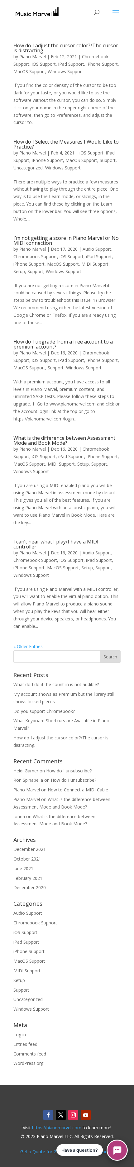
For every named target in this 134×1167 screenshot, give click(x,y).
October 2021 (27, 859)
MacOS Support (29, 71)
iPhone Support (102, 64)
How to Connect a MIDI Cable (78, 790)
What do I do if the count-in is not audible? (56, 684)
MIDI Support (94, 264)
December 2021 (29, 849)
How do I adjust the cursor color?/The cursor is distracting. (65, 48)
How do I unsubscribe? (69, 771)
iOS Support (44, 64)
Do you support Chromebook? (44, 711)
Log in (19, 1034)
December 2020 (29, 887)
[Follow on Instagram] (73, 1115)
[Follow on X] (61, 1115)
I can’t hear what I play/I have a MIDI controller (55, 544)
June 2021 (23, 868)
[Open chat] (117, 1150)
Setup (19, 271)
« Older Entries (28, 646)
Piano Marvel (32, 56)
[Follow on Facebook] (48, 1115)
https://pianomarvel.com (56, 1128)
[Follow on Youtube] (86, 1115)
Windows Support (65, 71)
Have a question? (79, 1150)
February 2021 (27, 878)
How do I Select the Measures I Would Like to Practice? (66, 144)
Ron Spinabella (28, 780)
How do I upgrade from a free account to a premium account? (63, 344)
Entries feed (25, 1044)
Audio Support (97, 249)
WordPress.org (28, 1063)
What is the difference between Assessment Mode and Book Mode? (64, 440)
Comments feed (29, 1054)
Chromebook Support (35, 256)
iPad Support (71, 64)
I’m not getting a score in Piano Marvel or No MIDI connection (66, 240)
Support (108, 160)
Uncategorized (28, 168)
